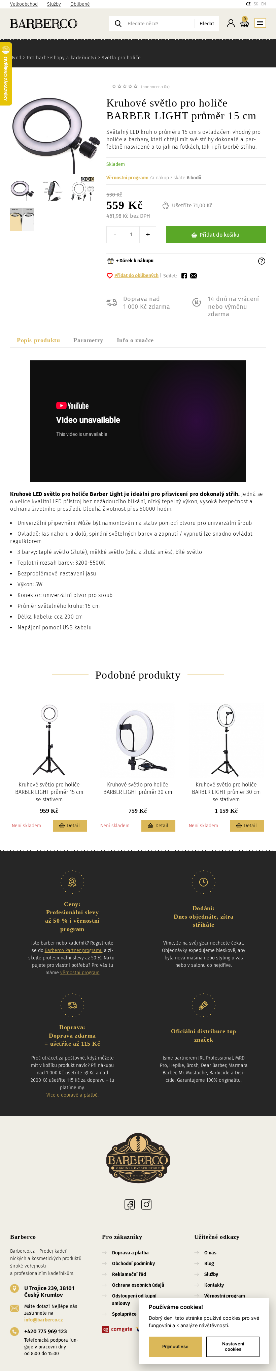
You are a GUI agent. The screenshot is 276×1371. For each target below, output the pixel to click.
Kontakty (214, 1285)
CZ (248, 4)
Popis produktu (38, 340)
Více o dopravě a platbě (72, 1095)
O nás (210, 1253)
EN (263, 4)
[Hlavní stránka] (59, 23)
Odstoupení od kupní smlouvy (134, 1299)
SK (256, 4)
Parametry (88, 340)
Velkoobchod (24, 4)
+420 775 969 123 (45, 1331)
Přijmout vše (175, 1346)
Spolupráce (124, 1314)
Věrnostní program (224, 1296)
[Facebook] (130, 1204)
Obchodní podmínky (133, 1263)
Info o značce (135, 340)
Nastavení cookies (233, 1346)
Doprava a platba (130, 1253)
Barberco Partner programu (74, 950)
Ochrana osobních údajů (138, 1285)
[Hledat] (118, 23)
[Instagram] (146, 1204)
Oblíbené (80, 4)
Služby (54, 4)
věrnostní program (80, 973)
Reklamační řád (129, 1274)
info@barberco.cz (43, 1320)
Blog (209, 1263)
